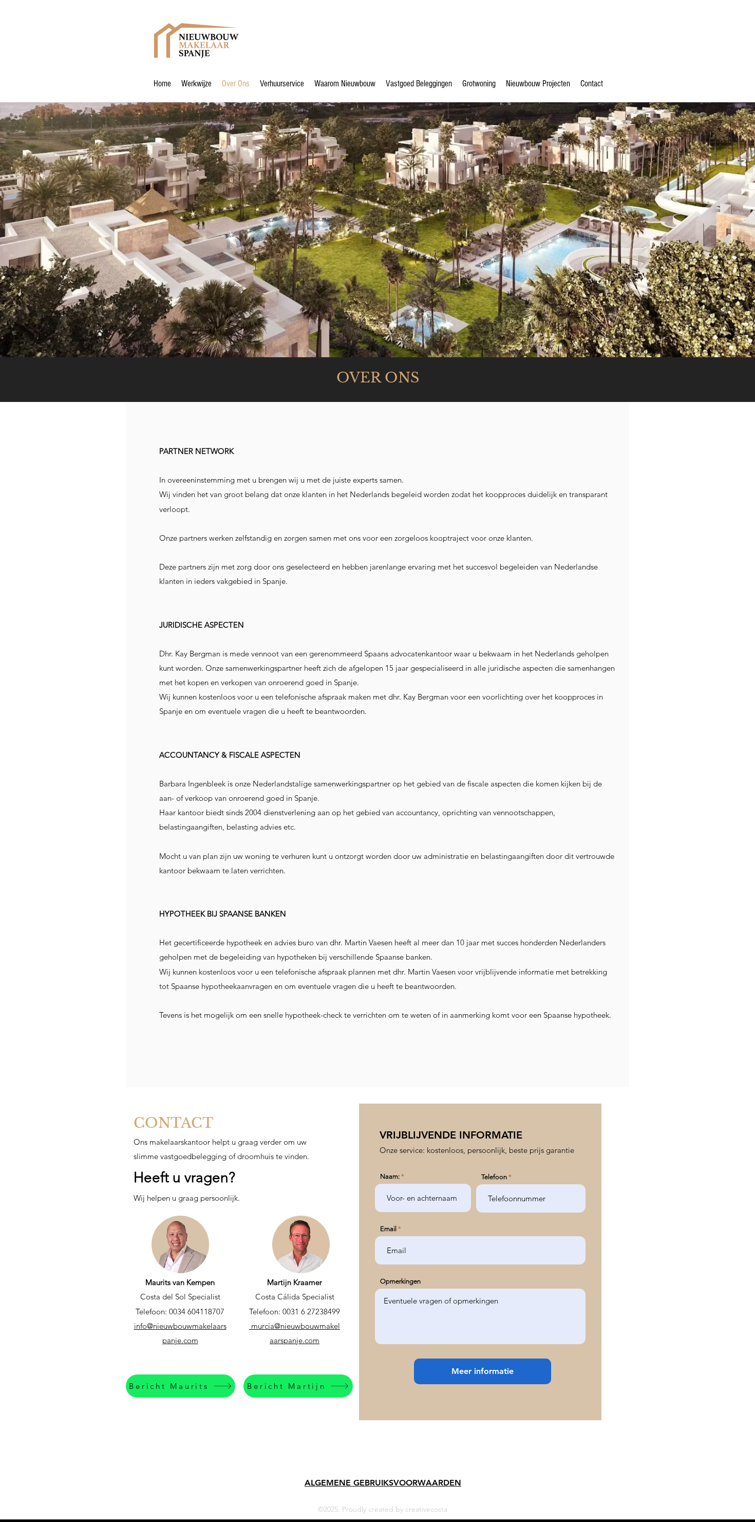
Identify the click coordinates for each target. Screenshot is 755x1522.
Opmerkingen (400, 1281)
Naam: (390, 1176)
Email (388, 1228)
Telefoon (494, 1176)
